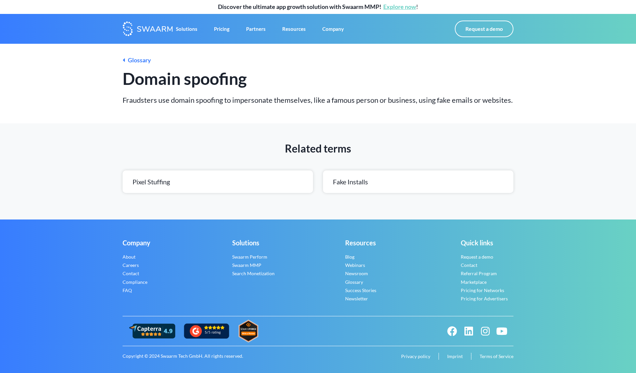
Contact (131, 273)
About (129, 257)
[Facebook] (452, 331)
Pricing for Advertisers (484, 298)
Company (333, 29)
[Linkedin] (469, 331)
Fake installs (350, 182)
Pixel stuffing (151, 182)
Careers (131, 265)
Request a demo (477, 257)
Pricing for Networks (482, 290)
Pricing (222, 29)
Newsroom (356, 273)
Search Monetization (253, 273)
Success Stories (360, 290)
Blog (349, 257)
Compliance (135, 282)
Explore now (399, 6)
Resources (294, 29)
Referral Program (479, 273)
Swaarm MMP (246, 265)
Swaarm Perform (249, 257)
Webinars (355, 265)
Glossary (138, 60)
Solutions (186, 29)
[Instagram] (485, 331)
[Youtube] (502, 331)
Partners (256, 29)
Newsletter (356, 298)
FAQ (127, 290)
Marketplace (474, 282)
